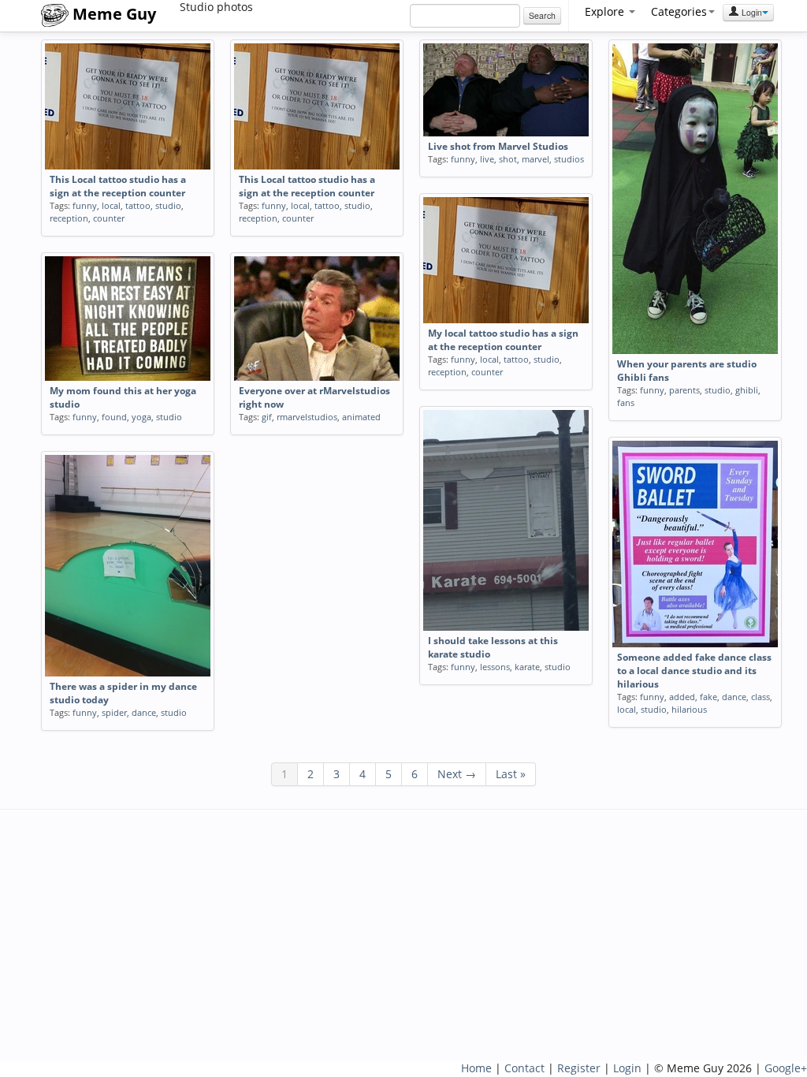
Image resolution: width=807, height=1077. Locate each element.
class (760, 696)
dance (734, 696)
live (487, 159)
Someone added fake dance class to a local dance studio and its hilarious (694, 670)
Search (542, 15)
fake (708, 696)
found (114, 417)
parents (684, 390)
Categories (679, 11)
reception (69, 218)
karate (527, 667)
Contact (524, 1067)
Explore (606, 11)
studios (569, 159)
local (111, 205)
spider (114, 712)
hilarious (689, 709)
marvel (535, 159)
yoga (141, 417)
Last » (511, 773)
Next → (456, 773)
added (682, 696)
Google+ (785, 1067)
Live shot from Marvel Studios (498, 146)
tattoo (138, 205)
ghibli (746, 390)
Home (476, 1067)
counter (109, 218)
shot (508, 159)
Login (750, 12)
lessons (495, 667)
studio (168, 205)
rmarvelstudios (307, 417)
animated (361, 417)
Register (579, 1067)
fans (625, 402)
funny (85, 205)
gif (267, 417)
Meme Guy (112, 13)
